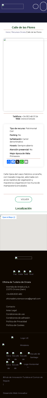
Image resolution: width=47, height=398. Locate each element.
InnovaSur (22, 393)
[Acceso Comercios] (35, 6)
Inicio (8, 32)
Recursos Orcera (19, 32)
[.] (43, 7)
